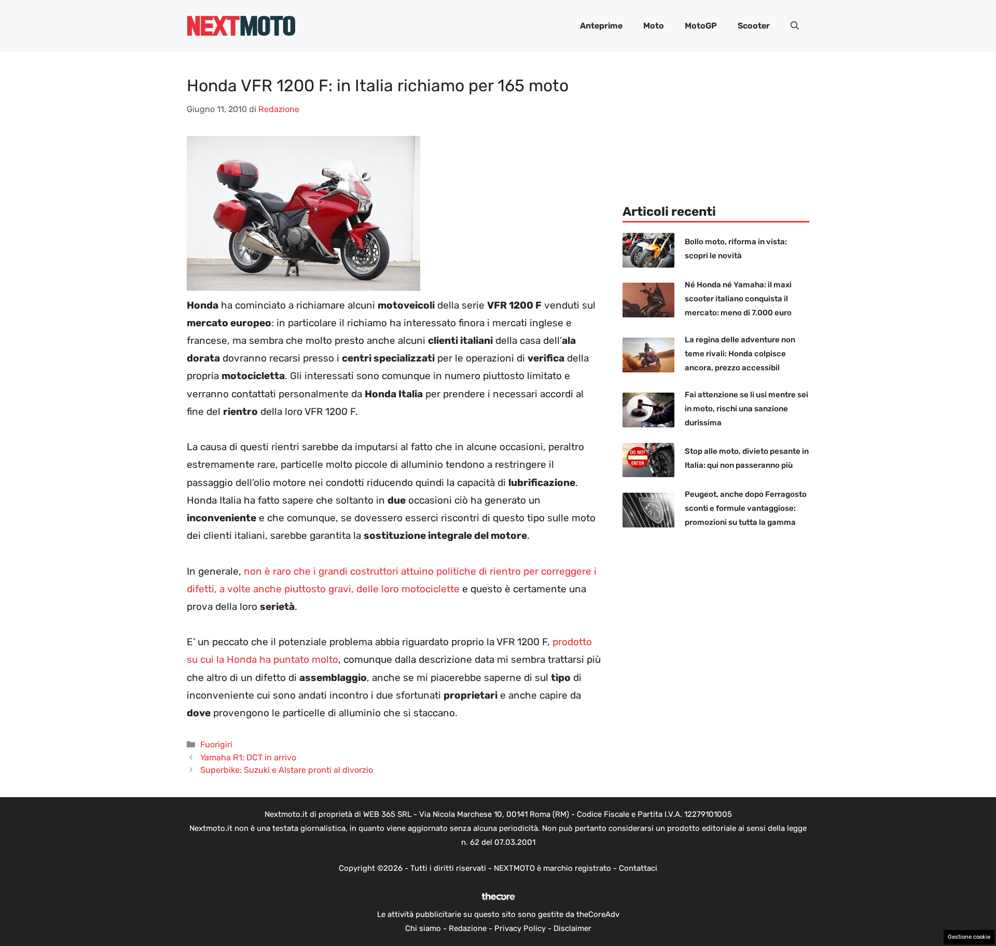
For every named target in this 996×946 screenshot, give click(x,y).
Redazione (468, 928)
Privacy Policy (520, 928)
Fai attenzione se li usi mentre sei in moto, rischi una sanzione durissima (746, 408)
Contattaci (638, 868)
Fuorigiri (216, 744)
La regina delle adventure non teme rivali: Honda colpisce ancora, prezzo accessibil (740, 353)
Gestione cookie (969, 937)
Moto (653, 26)
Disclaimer (572, 928)
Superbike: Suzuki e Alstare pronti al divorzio (286, 770)
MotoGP (701, 26)
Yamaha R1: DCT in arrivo (248, 757)
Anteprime (601, 26)
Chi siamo (423, 928)
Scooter (754, 26)
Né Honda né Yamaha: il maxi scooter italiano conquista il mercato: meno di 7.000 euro (738, 298)
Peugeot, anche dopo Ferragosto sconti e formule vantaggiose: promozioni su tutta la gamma (746, 508)
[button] (794, 25)
